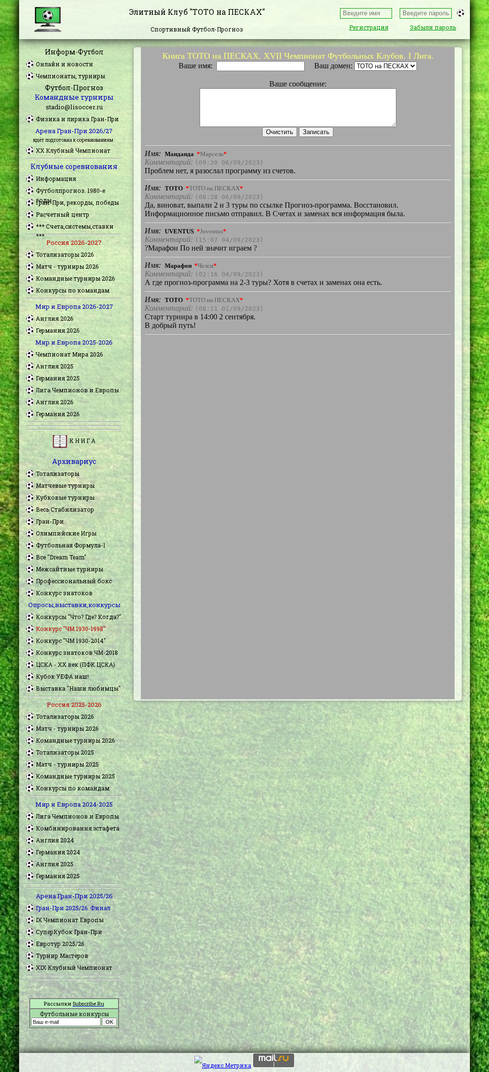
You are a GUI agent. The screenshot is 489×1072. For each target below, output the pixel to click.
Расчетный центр (62, 214)
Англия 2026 (54, 318)
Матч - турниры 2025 (67, 764)
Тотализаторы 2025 (65, 752)
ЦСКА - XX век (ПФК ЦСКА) (75, 664)
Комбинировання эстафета (77, 828)
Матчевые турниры (65, 485)
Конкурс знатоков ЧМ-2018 (77, 652)
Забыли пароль (433, 27)
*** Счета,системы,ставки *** (75, 226)
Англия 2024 (55, 840)
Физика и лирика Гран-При (77, 119)
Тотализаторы (57, 473)
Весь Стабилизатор (65, 509)
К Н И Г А (82, 440)
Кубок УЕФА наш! (62, 676)
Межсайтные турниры (69, 569)
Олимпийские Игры (66, 533)
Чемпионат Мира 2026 (69, 354)
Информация (56, 178)
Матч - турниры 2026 (67, 266)
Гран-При (50, 521)
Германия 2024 (58, 852)
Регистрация (368, 27)
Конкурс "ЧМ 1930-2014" (71, 640)
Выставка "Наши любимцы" (78, 688)
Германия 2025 (58, 378)
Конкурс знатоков (64, 593)
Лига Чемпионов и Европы (77, 390)
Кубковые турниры (65, 497)
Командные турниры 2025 (75, 776)
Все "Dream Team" (61, 557)
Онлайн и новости (64, 64)
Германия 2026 (57, 330)
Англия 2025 (55, 366)
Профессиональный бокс (74, 581)
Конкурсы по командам (72, 290)
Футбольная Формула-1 (71, 545)
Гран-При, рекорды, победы (77, 202)
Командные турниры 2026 (75, 278)
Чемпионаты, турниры (70, 76)
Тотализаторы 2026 (65, 254)
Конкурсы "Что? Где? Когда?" (78, 616)
